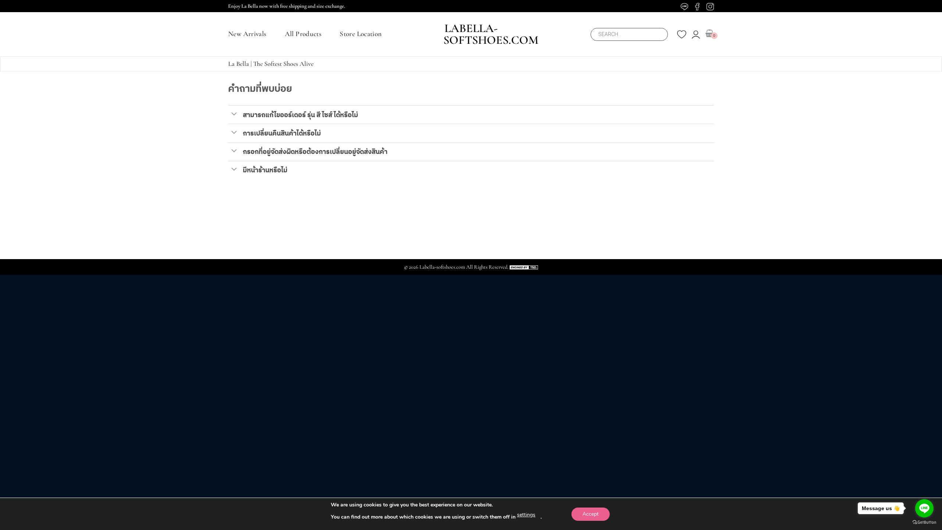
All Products (303, 34)
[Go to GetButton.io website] (924, 522)
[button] (696, 35)
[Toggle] (234, 113)
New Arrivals (247, 34)
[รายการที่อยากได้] (681, 34)
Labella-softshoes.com (471, 34)
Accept (590, 513)
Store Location (361, 34)
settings (526, 514)
